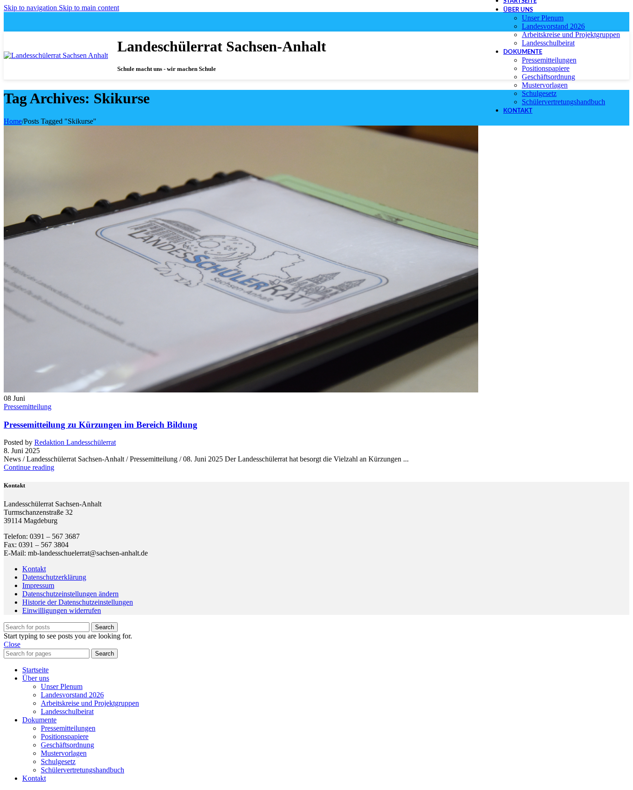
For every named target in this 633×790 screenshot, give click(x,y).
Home (13, 121)
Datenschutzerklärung (54, 577)
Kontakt (34, 569)
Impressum (38, 585)
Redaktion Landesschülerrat (75, 442)
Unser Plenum (542, 18)
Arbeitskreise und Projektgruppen (571, 34)
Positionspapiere (546, 68)
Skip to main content (89, 8)
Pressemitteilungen (549, 60)
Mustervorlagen (545, 85)
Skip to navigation (31, 8)
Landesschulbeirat (548, 43)
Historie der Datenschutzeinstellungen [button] (77, 602)
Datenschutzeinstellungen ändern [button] (70, 594)
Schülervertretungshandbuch (563, 102)
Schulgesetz (539, 93)
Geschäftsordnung (548, 77)
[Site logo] (56, 55)
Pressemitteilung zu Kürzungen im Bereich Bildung (100, 425)
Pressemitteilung (27, 407)
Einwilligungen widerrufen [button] (61, 610)
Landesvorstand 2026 (553, 26)
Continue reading (29, 467)
